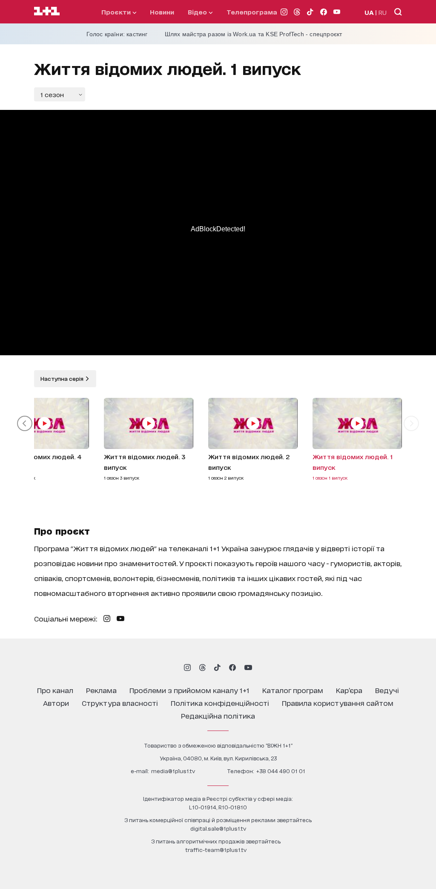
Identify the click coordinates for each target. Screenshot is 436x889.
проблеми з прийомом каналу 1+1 (189, 690)
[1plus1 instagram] (187, 667)
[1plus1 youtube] (248, 667)
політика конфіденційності (220, 703)
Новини (162, 11)
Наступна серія (62, 378)
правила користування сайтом (337, 703)
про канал (55, 690)
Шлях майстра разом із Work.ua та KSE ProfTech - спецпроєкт (253, 34)
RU (383, 12)
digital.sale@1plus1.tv (218, 828)
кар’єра (349, 690)
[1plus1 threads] (202, 667)
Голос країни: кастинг (117, 34)
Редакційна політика (218, 715)
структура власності (120, 703)
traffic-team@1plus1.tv (216, 849)
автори (56, 703)
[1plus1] (47, 11)
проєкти (116, 11)
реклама (101, 690)
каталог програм (292, 690)
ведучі (387, 690)
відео (198, 11)
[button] (24, 423)
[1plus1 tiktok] (217, 667)
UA (369, 12)
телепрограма (252, 11)
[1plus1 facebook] (232, 667)
